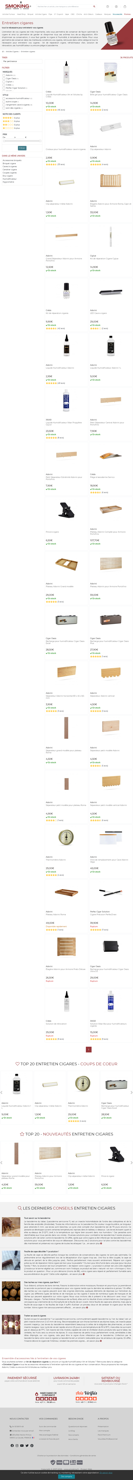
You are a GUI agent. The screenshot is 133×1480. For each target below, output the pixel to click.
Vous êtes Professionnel (108, 1439)
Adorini (10, 75)
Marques (107, 14)
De (4, 137)
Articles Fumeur (8, 14)
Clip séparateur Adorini (100, 149)
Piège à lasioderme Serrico (102, 477)
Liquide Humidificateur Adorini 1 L (105, 368)
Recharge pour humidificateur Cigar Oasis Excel (65, 642)
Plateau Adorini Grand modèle (59, 586)
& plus (17, 118)
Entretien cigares (28, 52)
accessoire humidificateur (19, 98)
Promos (127, 14)
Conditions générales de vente (83, 1456)
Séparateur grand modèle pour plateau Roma (63, 751)
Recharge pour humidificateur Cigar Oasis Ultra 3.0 (109, 970)
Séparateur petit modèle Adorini (104, 750)
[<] (1, 1092)
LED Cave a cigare (98, 313)
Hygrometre (8, 182)
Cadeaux (98, 14)
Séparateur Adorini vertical (102, 696)
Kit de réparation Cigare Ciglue (104, 258)
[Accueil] (3, 52)
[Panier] (125, 7)
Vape (67, 14)
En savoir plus (106, 1473)
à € (20, 137)
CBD (72, 14)
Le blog (71, 1431)
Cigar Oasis (12, 78)
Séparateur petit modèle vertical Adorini (108, 805)
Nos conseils (73, 1435)
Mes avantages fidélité (48, 1435)
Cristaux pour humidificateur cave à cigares (66, 149)
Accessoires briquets (12, 160)
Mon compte (44, 1430)
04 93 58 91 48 (17, 1426)
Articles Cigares (12, 52)
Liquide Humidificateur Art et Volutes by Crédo (64, 95)
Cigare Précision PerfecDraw (103, 914)
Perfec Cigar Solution (16, 88)
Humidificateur (10, 179)
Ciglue (10, 81)
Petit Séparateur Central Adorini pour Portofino (107, 423)
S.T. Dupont (58, 14)
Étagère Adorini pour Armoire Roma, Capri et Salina (110, 205)
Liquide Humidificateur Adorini (60, 368)
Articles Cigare (41, 14)
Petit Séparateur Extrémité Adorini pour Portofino (64, 478)
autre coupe (12, 101)
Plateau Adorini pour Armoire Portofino (108, 586)
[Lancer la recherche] (94, 6)
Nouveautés (117, 14)
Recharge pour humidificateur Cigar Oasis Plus (109, 642)
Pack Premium (104, 1435)
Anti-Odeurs (88, 14)
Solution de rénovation (56, 1024)
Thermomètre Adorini (56, 860)
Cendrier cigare (10, 169)
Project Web (86, 1469)
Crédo (10, 85)
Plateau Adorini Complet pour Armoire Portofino (107, 533)
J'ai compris (66, 1476)
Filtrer (22, 148)
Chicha (79, 14)
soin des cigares (14, 108)
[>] (131, 1092)
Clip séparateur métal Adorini (59, 204)
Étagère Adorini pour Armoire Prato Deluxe (65, 969)
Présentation (103, 1426)
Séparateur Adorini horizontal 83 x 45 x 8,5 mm (65, 697)
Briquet (30, 14)
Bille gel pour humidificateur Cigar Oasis (108, 94)
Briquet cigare (9, 163)
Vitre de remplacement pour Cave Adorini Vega (109, 861)
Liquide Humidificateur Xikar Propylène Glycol (64, 423)
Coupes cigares (10, 173)
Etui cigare (8, 176)
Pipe (50, 14)
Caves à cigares (10, 166)
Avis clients (73, 1439)
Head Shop (21, 14)
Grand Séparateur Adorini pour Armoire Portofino (64, 259)
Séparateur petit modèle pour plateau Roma (66, 805)
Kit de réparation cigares (57, 313)
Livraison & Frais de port (49, 1439)
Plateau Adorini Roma (56, 914)
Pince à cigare (52, 532)
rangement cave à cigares (19, 105)
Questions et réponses (77, 1426)
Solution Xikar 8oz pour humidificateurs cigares (108, 1025)
